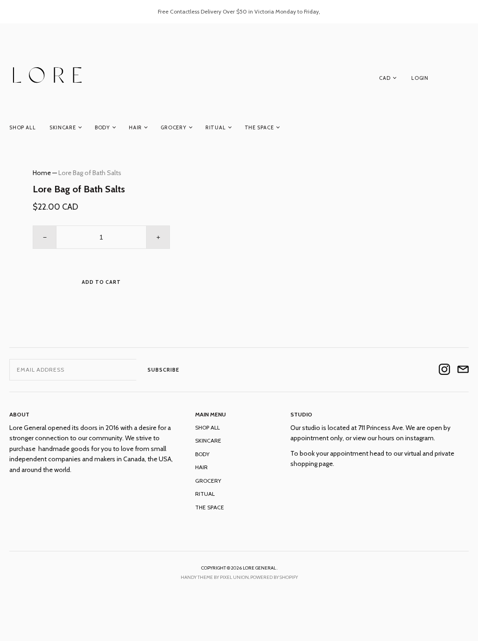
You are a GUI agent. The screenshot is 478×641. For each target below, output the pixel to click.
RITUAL (215, 127)
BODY (102, 127)
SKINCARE (62, 127)
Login (420, 78)
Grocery (174, 127)
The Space (259, 127)
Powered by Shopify (274, 577)
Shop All (22, 127)
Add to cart (101, 282)
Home (42, 173)
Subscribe (163, 369)
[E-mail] (463, 370)
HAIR (135, 127)
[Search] (464, 80)
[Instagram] (444, 370)
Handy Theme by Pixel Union (215, 577)
